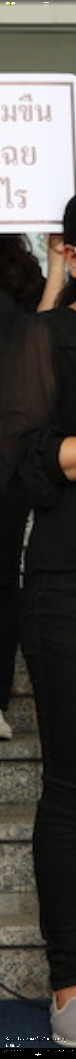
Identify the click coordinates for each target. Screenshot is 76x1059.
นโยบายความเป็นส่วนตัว (58, 1051)
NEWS (46, 4)
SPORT (66, 4)
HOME (37, 4)
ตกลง (38, 1056)
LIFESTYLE (55, 4)
